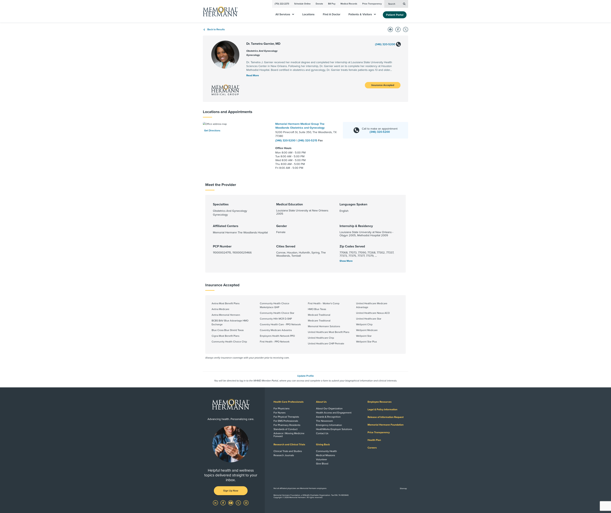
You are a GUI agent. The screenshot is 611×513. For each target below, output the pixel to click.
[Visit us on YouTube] (231, 502)
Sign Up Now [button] (230, 490)
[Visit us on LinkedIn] (216, 502)
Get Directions (212, 130)
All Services (282, 14)
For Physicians (281, 408)
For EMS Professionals (286, 421)
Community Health (326, 451)
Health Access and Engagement (333, 412)
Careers (372, 447)
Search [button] (391, 4)
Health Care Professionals (289, 401)
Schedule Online (302, 3)
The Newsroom (324, 421)
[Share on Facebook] (397, 29)
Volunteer (321, 459)
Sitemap (403, 488)
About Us (321, 401)
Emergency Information (329, 425)
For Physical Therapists (286, 416)
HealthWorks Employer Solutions (334, 429)
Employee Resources (380, 401)
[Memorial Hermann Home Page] (219, 11)
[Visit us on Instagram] (246, 502)
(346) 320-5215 (308, 140)
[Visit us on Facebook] (223, 502)
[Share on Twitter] (405, 29)
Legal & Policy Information (382, 409)
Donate (319, 3)
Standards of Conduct (286, 429)
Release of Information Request (386, 417)
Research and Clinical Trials (289, 444)
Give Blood (322, 463)
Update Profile (305, 376)
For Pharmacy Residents (287, 425)
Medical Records (349, 3)
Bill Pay (331, 3)
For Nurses (279, 412)
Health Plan (374, 440)
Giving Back (323, 444)
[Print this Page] (390, 29)
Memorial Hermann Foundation (386, 424)
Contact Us (322, 433)
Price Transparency (372, 3)
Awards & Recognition (328, 416)
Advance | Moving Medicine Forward (289, 435)
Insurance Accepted (382, 85)
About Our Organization (329, 408)
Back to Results (216, 29)
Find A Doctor (331, 14)
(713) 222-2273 (282, 3)
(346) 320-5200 (385, 44)
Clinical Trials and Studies (288, 451)
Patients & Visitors (360, 14)
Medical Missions (325, 455)
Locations (308, 14)
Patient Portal (394, 15)
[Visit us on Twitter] (239, 502)
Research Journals (284, 455)
